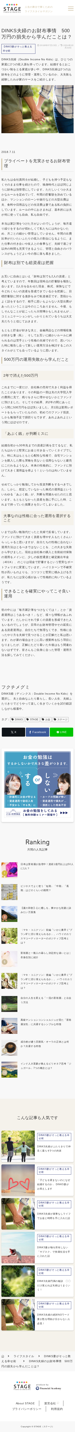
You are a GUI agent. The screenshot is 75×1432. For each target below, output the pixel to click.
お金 (47, 719)
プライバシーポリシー (27, 1408)
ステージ (62, 719)
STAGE (34, 719)
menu (71, 9)
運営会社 (50, 1403)
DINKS (19, 719)
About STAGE (25, 1403)
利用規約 (57, 1408)
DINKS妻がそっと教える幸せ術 (17, 48)
